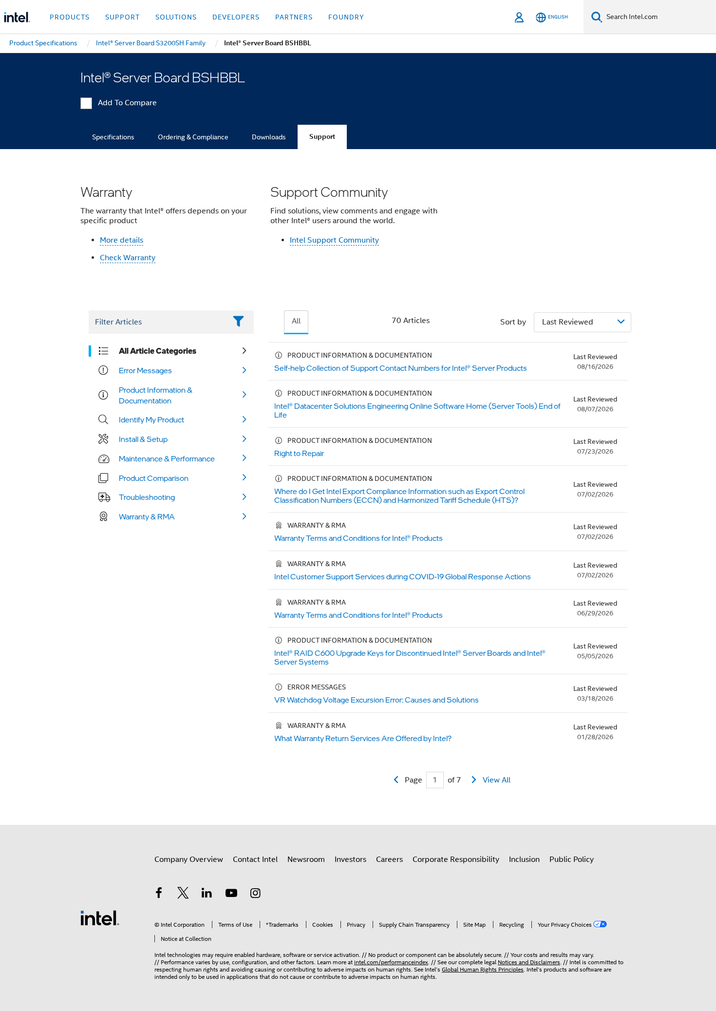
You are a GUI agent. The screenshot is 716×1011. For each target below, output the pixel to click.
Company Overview (188, 859)
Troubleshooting (147, 497)
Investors (350, 859)
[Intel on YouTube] (231, 894)
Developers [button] (236, 17)
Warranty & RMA (147, 516)
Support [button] (122, 17)
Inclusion (524, 859)
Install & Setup (143, 439)
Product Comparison (153, 478)
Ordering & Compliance (193, 137)
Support (322, 136)
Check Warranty (127, 258)
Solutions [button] (176, 17)
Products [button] (70, 17)
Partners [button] (294, 17)
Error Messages (145, 370)
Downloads (269, 137)
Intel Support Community (334, 240)
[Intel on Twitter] (183, 894)
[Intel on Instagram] (255, 894)
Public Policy (571, 859)
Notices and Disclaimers (529, 962)
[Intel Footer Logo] (99, 917)
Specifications (113, 137)
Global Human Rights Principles (483, 969)
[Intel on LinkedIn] (207, 894)
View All (496, 780)
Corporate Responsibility (456, 859)
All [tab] (296, 321)
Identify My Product (151, 419)
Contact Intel (255, 859)
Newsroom (306, 859)
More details (121, 240)
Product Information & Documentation (155, 395)
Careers (389, 859)
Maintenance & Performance (167, 458)
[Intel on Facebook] (159, 894)
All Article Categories (157, 351)
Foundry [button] (346, 17)
